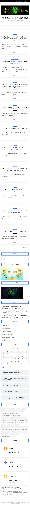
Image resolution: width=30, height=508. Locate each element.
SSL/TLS (15, 82)
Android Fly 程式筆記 (15, 17)
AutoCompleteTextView (13, 411)
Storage (24, 431)
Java (26, 422)
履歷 (19, 1)
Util (3, 434)
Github (9, 1)
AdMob (18, 408)
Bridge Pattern (5, 413)
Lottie (16, 427)
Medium (5, 1)
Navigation (4, 429)
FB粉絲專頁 (15, 1)
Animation (4, 411)
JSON (8, 424)
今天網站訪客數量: (6, 331)
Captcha (17, 413)
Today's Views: (5, 328)
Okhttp (10, 429)
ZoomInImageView (6, 436)
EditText (4, 420)
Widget (16, 434)
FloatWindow (11, 422)
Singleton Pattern (17, 431)
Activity (4, 408)
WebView (11, 434)
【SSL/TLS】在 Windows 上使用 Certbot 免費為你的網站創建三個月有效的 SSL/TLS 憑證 (15, 86)
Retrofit (4, 431)
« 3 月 (2, 367)
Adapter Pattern (11, 408)
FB (7, 420)
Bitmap (22, 411)
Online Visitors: (6, 325)
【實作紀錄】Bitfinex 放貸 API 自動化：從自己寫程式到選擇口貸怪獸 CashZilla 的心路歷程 (15, 38)
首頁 (1, 1)
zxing (13, 436)
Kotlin (12, 424)
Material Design (23, 427)
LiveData (17, 424)
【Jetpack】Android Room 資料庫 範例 (15, 128)
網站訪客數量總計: (6, 337)
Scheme (9, 431)
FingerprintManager (22, 420)
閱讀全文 (15, 52)
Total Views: (5, 334)
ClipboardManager (16, 415)
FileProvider (13, 420)
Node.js (15, 187)
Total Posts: (5, 340)
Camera (12, 413)
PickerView (16, 429)
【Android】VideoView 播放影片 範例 (15, 232)
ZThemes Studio (22, 502)
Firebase (4, 422)
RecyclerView (23, 429)
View (6, 434)
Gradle (21, 422)
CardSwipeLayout (6, 415)
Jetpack (17, 59)
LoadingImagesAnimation (8, 427)
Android (13, 59)
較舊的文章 (26, 247)
